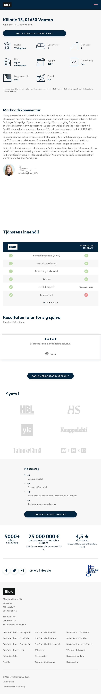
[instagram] (22, 570)
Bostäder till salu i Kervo (46, 638)
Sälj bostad (40, 650)
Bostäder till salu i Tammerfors (17, 644)
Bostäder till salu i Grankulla (16, 638)
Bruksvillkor (8, 681)
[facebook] (6, 570)
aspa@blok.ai (9, 616)
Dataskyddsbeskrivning (14, 686)
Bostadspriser (41, 656)
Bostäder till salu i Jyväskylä (47, 644)
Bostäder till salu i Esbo (45, 632)
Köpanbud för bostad (45, 662)
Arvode (6, 662)
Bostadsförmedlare (75, 656)
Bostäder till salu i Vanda (78, 632)
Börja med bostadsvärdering (34, 33)
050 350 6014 (9, 620)
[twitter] (14, 570)
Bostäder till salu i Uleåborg (79, 644)
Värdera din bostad (75, 650)
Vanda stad (43, 89)
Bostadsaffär (72, 662)
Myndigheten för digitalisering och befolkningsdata (71, 89)
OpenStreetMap (10, 91)
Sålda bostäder (10, 656)
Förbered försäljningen (50, 514)
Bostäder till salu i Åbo (76, 638)
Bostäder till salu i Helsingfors (16, 632)
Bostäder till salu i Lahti (13, 650)
